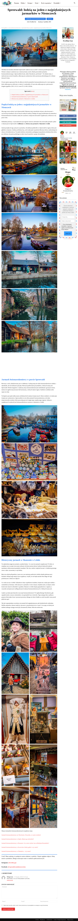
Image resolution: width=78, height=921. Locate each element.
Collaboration (49, 919)
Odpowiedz (10, 880)
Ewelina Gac (33, 21)
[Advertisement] (29, 365)
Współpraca (42, 919)
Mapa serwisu (70, 919)
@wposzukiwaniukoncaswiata (17, 867)
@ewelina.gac (12, 862)
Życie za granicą (46, 3)
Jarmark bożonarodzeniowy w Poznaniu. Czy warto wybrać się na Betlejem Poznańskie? (25, 843)
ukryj (32, 91)
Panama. (68, 89)
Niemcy (50, 18)
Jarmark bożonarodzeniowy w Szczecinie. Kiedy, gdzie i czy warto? (20, 847)
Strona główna (5, 27)
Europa (30, 3)
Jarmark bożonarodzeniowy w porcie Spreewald (24, 96)
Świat (36, 3)
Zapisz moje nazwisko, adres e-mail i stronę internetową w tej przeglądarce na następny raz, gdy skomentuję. (26, 905)
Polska (23, 3)
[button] (74, 3)
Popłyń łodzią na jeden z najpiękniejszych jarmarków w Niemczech (29, 94)
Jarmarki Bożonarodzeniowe (35, 18)
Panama (16, 3)
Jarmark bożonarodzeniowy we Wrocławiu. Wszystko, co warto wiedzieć (21, 835)
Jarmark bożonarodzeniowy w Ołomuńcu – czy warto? (16, 851)
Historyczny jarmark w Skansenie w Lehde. (23, 99)
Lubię (74, 115)
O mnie (37, 919)
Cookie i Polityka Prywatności (60, 919)
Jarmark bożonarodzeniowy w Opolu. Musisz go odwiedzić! (18, 839)
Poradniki (56, 3)
